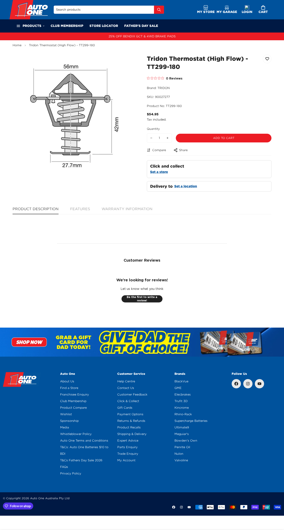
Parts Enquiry (127, 447)
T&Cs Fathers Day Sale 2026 (81, 460)
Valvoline (181, 460)
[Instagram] (248, 383)
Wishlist (66, 414)
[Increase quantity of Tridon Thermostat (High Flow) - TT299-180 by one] (167, 138)
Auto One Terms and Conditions (84, 440)
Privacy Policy (70, 473)
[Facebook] (236, 383)
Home (17, 45)
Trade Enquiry (127, 454)
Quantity (153, 129)
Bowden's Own (185, 440)
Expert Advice (127, 440)
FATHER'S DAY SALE (141, 26)
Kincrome (181, 407)
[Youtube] (259, 383)
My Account (126, 460)
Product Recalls (129, 427)
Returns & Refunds (131, 421)
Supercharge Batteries (190, 421)
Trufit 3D (181, 401)
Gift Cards (124, 407)
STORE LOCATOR (103, 26)
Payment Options (130, 414)
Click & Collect (128, 401)
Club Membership (73, 401)
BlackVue (181, 381)
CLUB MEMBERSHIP (67, 26)
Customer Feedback (132, 394)
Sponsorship (69, 421)
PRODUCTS (32, 26)
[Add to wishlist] (267, 59)
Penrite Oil (182, 447)
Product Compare (73, 407)
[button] (263, 9)
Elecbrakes (182, 394)
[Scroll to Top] (276, 508)
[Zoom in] (129, 61)
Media (64, 427)
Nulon (178, 454)
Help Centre (126, 381)
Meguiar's (181, 434)
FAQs (64, 467)
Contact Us (125, 388)
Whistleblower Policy (76, 434)
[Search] (159, 9)
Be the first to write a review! (142, 298)
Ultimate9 (181, 427)
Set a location (185, 186)
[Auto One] (31, 9)
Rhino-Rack (183, 414)
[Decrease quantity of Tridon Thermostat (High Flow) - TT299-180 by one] (151, 138)
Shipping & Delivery (131, 434)
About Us (67, 381)
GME (178, 388)
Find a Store (69, 388)
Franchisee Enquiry (74, 394)
